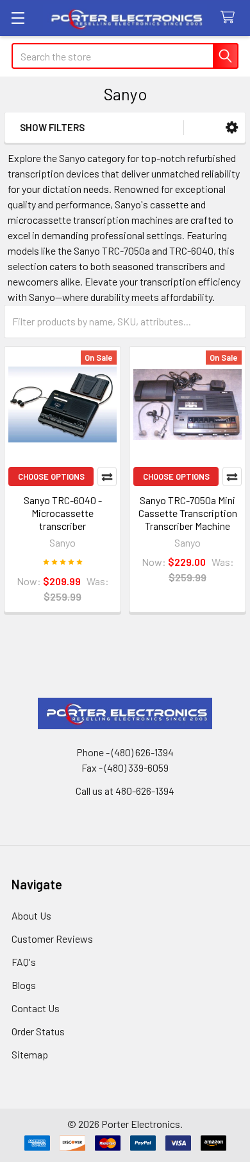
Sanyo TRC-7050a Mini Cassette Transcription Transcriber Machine (187, 513)
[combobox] (125, 56)
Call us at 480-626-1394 (125, 791)
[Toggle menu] (17, 17)
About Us (31, 915)
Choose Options (51, 476)
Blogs (24, 985)
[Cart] (230, 17)
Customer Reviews (52, 938)
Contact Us (36, 1008)
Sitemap (30, 1054)
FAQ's (24, 962)
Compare (107, 476)
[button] (232, 128)
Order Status (38, 1031)
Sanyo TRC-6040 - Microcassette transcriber (63, 513)
